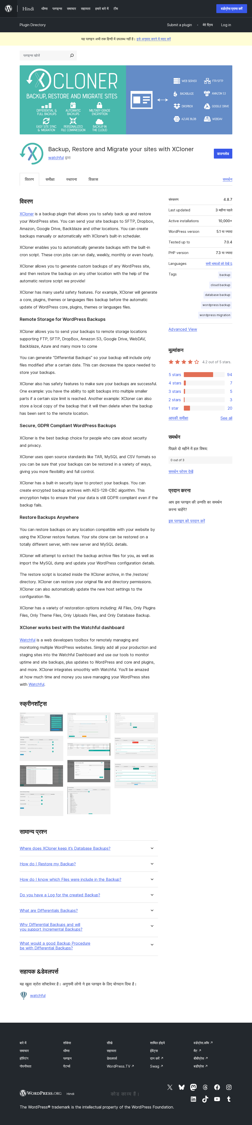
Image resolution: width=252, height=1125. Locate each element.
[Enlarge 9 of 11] (151, 719)
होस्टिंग (24, 1058)
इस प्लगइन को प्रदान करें (187, 520)
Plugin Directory (33, 25)
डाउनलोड (223, 153)
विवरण (29, 179)
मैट (198, 1051)
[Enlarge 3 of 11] (56, 771)
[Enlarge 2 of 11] (56, 742)
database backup (217, 295)
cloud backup (220, 285)
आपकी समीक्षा (178, 418)
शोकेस (67, 1043)
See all (226, 418)
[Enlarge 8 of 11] (103, 793)
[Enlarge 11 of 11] (151, 769)
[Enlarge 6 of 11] (103, 749)
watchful (56, 157)
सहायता (111, 1051)
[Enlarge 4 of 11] (56, 797)
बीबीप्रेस (201, 1058)
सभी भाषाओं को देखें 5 (219, 264)
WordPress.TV (120, 1066)
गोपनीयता (25, 1066)
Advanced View (183, 329)
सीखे (109, 1043)
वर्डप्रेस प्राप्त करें (231, 8)
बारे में (23, 1043)
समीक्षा (50, 179)
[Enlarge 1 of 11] (56, 719)
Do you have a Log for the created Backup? (60, 895)
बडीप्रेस (201, 1066)
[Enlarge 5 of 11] (103, 719)
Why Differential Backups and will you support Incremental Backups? (51, 927)
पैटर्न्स (66, 1066)
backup (225, 275)
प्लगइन (67, 1058)
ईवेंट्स (154, 1051)
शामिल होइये (157, 1043)
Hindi (70, 1094)
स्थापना (71, 179)
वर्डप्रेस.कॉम (203, 1043)
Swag (156, 1066)
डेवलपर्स (112, 1058)
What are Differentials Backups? (49, 910)
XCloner (27, 213)
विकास (93, 179)
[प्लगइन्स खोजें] (72, 55)
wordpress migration (215, 315)
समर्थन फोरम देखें (181, 471)
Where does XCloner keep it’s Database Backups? (65, 848)
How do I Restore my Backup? (48, 864)
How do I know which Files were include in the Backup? (70, 879)
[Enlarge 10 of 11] (151, 744)
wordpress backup (216, 305)
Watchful (27, 639)
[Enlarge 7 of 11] (103, 766)
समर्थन (227, 179)
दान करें (157, 1058)
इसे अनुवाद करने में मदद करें (154, 39)
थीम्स (66, 1051)
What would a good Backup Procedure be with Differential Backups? (55, 945)
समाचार (24, 1051)
